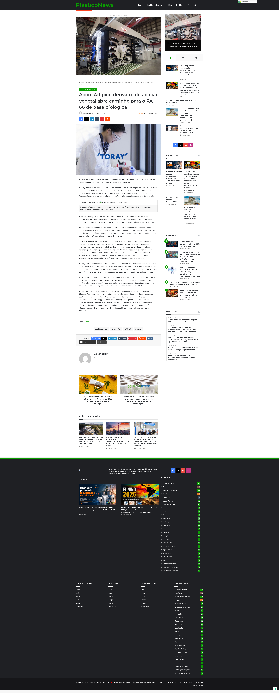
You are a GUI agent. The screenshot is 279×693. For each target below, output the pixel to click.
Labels (165, 560)
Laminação (166, 525)
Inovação (166, 511)
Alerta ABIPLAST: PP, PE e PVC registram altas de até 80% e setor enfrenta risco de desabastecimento (190, 256)
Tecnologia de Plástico (93, 82)
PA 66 (128, 329)
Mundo (165, 494)
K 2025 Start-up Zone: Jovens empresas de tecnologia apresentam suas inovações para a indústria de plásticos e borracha (145, 441)
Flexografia (166, 536)
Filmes (165, 529)
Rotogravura (167, 539)
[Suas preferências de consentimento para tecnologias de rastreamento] (275, 689)
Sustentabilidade (168, 483)
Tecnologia (166, 518)
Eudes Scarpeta (88, 113)
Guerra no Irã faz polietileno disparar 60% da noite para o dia (190, 244)
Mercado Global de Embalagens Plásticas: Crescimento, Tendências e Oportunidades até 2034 (190, 271)
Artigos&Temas (168, 501)
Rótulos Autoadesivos (170, 571)
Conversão (166, 515)
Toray (86, 322)
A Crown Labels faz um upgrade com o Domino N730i (174, 199)
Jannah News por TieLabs (121, 682)
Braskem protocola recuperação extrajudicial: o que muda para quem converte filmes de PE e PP (97, 510)
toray (138, 329)
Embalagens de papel (170, 567)
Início (140, 5)
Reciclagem (167, 522)
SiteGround (158, 682)
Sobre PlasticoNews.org (154, 5)
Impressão (166, 532)
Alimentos (166, 497)
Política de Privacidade (175, 5)
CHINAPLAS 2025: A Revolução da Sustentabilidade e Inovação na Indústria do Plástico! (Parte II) (117, 441)
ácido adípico (101, 329)
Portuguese (245, 2)
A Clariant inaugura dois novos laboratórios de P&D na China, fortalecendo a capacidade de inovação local (191, 214)
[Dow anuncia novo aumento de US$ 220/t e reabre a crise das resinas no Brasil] (172, 128)
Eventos (165, 508)
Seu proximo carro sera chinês (118, 15)
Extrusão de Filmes (169, 564)
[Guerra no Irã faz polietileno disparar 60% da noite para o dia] (172, 244)
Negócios (166, 487)
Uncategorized (168, 553)
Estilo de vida (167, 557)
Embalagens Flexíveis (170, 504)
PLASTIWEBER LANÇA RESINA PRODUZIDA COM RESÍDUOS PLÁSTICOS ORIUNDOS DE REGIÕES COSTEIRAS (91, 440)
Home (78, 589)
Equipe (78, 600)
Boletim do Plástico (169, 546)
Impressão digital (168, 550)
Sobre (78, 596)
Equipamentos (168, 543)
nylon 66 (116, 329)
